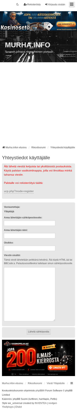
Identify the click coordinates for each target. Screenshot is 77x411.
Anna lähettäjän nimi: (16, 230)
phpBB (39, 390)
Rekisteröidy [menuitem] (34, 4)
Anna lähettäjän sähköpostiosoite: (23, 217)
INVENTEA (41, 403)
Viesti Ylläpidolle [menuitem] (56, 383)
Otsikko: (8, 242)
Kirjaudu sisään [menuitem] (56, 4)
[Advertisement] (38, 105)
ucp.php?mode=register (19, 191)
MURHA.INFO (27, 45)
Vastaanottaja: (12, 207)
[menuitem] (8, 407)
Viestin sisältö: (12, 255)
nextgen (52, 403)
